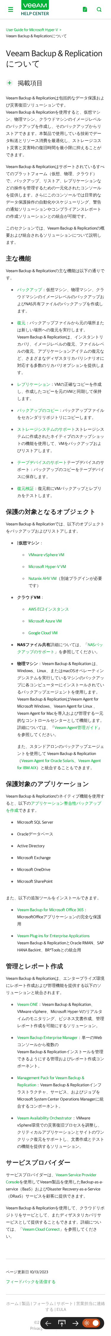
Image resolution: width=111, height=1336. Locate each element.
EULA (61, 1309)
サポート (65, 1303)
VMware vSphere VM (46, 554)
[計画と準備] (75, 1323)
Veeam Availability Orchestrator (44, 1118)
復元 (21, 322)
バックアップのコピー (38, 410)
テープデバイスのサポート (42, 462)
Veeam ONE (27, 1004)
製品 (26, 1303)
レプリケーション (33, 384)
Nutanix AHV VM (42, 578)
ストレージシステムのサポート (46, 429)
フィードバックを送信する (31, 1281)
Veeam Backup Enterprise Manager (47, 1037)
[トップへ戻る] (62, 1323)
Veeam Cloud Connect (41, 1229)
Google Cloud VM (42, 632)
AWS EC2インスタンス (48, 609)
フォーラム (43, 1303)
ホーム (12, 1303)
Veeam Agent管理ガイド (76, 727)
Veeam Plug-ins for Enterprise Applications (53, 935)
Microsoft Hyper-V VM (47, 566)
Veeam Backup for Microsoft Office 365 (50, 909)
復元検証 (25, 488)
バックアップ (29, 289)
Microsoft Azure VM (45, 621)
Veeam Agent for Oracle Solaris (47, 760)
